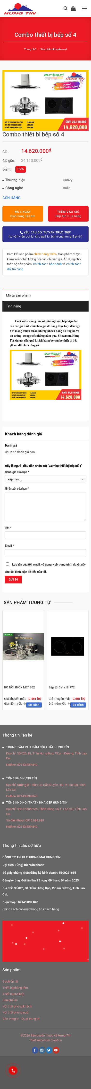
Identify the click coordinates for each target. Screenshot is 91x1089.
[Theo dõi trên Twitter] (49, 1050)
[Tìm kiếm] (65, 8)
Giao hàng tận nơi (22, 214)
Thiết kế (34, 1040)
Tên (8, 528)
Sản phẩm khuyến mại (53, 49)
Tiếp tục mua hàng (68, 214)
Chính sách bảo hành (47, 264)
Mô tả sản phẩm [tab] (18, 295)
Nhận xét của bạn (17, 488)
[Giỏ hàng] (74, 8)
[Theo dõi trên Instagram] (42, 1050)
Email (9, 545)
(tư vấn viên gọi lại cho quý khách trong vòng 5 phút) (45, 234)
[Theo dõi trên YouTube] (56, 1050)
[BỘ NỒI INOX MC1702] (23, 646)
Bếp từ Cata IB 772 (61, 687)
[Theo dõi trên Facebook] (35, 1050)
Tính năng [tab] (13, 306)
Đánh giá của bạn (17, 472)
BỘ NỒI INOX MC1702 (19, 687)
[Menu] (84, 8)
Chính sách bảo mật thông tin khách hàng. (31, 909)
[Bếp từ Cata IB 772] (68, 646)
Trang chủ (30, 49)
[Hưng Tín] (26, 8)
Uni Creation (53, 1040)
